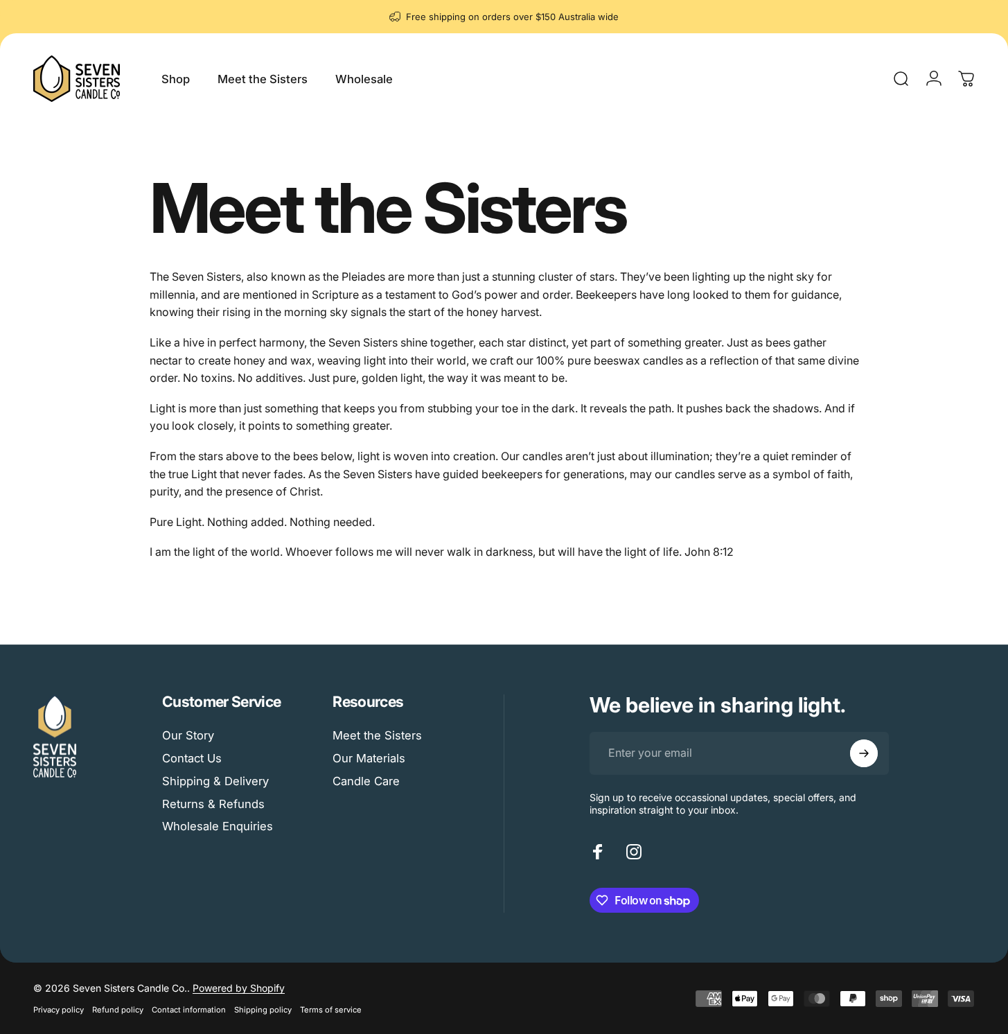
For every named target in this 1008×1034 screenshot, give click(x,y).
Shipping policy (263, 1010)
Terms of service (331, 1010)
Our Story (188, 735)
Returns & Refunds (213, 804)
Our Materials (369, 758)
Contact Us (192, 758)
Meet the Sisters (377, 735)
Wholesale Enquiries (217, 826)
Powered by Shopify (239, 988)
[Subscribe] (864, 753)
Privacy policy (58, 1010)
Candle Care (366, 781)
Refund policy (117, 1010)
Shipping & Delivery (215, 781)
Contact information (189, 1010)
